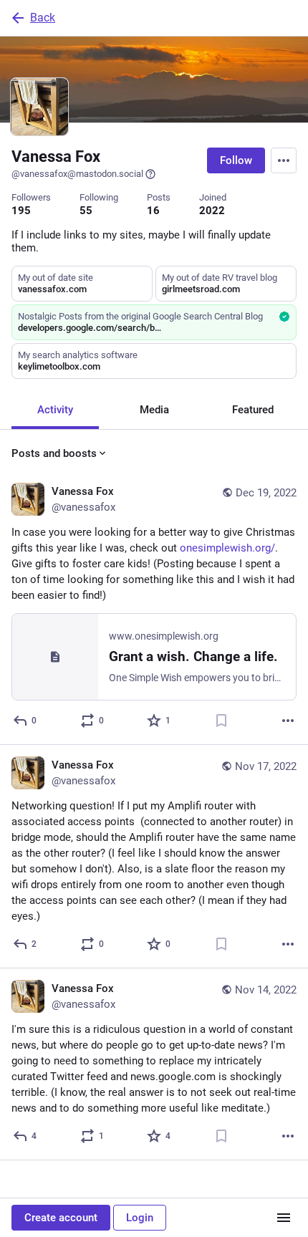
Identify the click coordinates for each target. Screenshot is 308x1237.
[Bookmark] (221, 720)
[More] (288, 720)
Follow (236, 160)
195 (21, 210)
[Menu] (284, 160)
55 (86, 210)
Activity (55, 409)
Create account (60, 1217)
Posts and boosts (54, 453)
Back (42, 17)
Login (139, 1217)
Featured (253, 409)
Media (154, 409)
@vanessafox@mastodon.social (77, 173)
